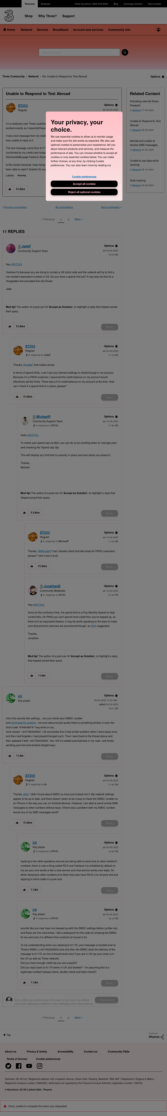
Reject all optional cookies (84, 192)
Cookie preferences (84, 176)
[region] (84, 156)
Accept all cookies (84, 184)
